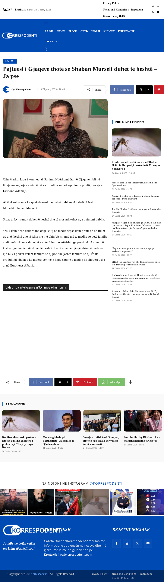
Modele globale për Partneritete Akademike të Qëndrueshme (58, 440)
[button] (45, 49)
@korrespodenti (106, 483)
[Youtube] (158, 12)
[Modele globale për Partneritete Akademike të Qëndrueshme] (62, 421)
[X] (152, 12)
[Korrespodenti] (7, 89)
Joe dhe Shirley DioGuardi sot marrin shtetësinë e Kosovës (142, 439)
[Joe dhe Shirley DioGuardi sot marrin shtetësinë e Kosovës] (143, 421)
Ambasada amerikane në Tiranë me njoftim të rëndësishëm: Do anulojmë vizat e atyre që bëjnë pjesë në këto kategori (136, 278)
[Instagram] (158, 7)
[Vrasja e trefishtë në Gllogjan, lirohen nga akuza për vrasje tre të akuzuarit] (102, 421)
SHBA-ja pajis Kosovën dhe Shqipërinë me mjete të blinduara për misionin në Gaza (136, 263)
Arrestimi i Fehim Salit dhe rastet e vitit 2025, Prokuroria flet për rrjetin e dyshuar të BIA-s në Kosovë (135, 294)
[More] (130, 382)
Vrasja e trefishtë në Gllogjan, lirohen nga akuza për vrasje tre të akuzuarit (135, 197)
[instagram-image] (13, 502)
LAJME (10, 61)
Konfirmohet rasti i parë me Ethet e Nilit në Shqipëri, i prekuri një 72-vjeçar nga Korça (136, 165)
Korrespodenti (23, 89)
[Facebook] (152, 7)
